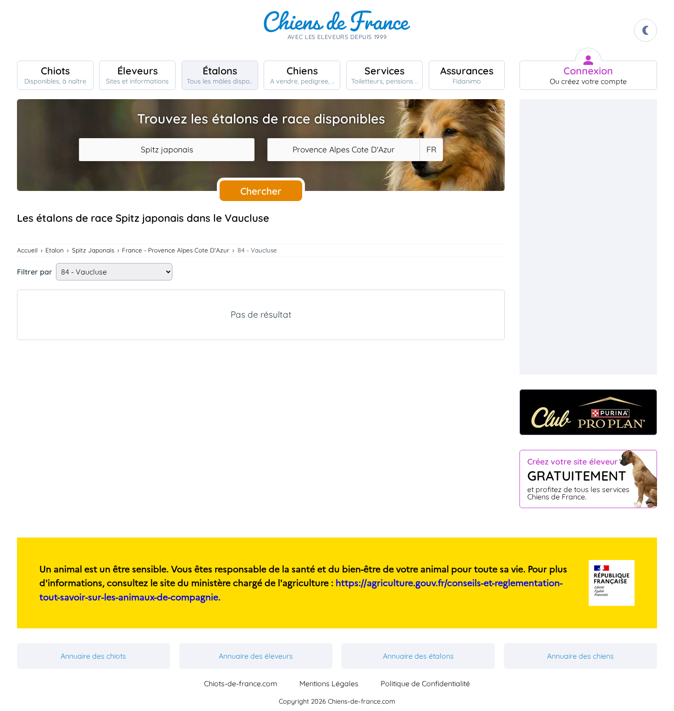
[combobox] (166, 149)
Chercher (261, 191)
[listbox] (431, 149)
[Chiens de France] (337, 30)
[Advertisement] (261, 429)
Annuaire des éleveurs (256, 656)
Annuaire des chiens (580, 656)
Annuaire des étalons (418, 656)
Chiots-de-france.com (240, 683)
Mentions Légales (329, 683)
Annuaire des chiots (93, 656)
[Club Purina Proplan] (588, 412)
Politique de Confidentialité (425, 683)
